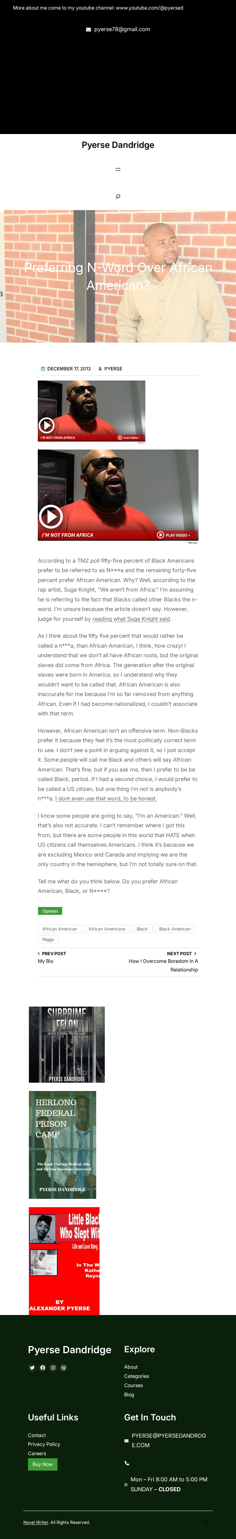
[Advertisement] (118, 84)
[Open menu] (118, 169)
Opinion (50, 911)
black (142, 928)
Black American (175, 928)
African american (59, 928)
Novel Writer (35, 1522)
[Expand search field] (118, 196)
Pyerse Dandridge (118, 145)
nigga (48, 939)
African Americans (106, 928)
